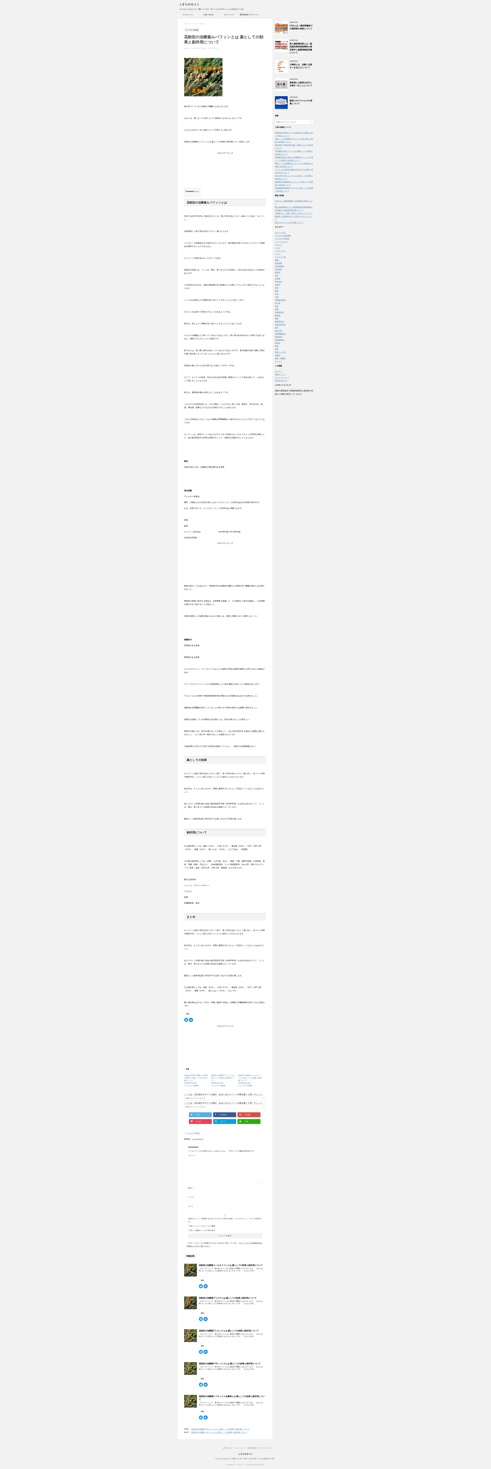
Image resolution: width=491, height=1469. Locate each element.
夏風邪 (277, 272)
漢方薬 (277, 303)
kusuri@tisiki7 (198, 1139)
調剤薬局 (278, 337)
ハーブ (277, 254)
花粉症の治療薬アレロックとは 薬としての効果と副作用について (229, 1331)
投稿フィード (280, 374)
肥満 (276, 318)
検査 (276, 291)
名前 (190, 1188)
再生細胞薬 (279, 266)
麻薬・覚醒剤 (280, 358)
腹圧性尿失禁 (280, 325)
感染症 (277, 285)
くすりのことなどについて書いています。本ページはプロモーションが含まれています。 (245, 1459)
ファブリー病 (280, 257)
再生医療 (278, 263)
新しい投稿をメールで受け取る (202, 1230)
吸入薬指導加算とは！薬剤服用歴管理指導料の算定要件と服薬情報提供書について (301, 48)
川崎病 (277, 279)
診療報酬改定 (280, 334)
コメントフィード (282, 378)
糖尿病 (277, 315)
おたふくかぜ (280, 232)
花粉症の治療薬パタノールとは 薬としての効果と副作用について (219, 1432)
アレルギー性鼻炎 (193, 1133)
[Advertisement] (225, 170)
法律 (276, 297)
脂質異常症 (279, 322)
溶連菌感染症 (280, 300)
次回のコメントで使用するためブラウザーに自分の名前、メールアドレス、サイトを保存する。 (224, 1220)
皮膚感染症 (279, 312)
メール (191, 1197)
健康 (276, 260)
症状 (276, 306)
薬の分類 (278, 331)
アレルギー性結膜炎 (283, 236)
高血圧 (277, 355)
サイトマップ (229, 15)
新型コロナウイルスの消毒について (289, 223)
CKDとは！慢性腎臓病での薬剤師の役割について (301, 27)
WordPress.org (281, 381)
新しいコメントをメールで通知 (202, 1226)
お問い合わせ (209, 15)
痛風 (276, 309)
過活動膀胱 (279, 340)
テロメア (278, 245)
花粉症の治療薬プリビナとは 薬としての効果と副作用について (222, 1077)
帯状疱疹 (278, 282)
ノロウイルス (280, 251)
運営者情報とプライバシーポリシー (250, 15)
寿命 (276, 275)
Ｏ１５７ (278, 361)
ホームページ (188, 15)
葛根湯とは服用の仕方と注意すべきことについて (301, 84)
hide (196, 191)
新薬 (276, 288)
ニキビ (277, 248)
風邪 (276, 349)
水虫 (276, 294)
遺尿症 (277, 343)
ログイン (278, 371)
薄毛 (276, 328)
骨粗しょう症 (280, 352)
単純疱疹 (278, 269)
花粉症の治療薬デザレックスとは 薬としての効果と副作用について (230, 1363)
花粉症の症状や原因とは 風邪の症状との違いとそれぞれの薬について (196, 1077)
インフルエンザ (281, 242)
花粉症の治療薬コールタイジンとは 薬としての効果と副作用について (250, 1077)
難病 (276, 346)
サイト (190, 1206)
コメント (191, 1155)
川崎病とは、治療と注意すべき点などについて (301, 66)
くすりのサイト (189, 4)
